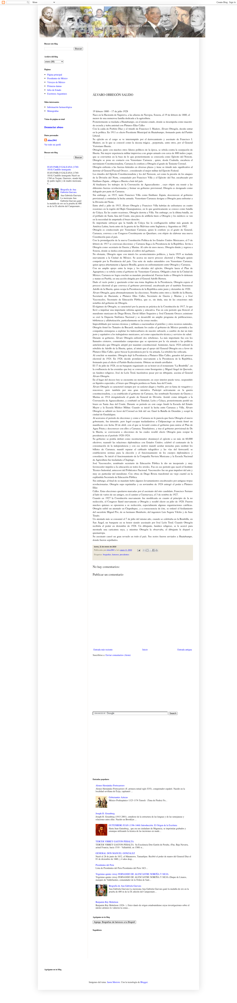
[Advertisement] (143, 65)
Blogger (144, 982)
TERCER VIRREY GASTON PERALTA (115, 841)
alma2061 (111, 550)
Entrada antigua (185, 649)
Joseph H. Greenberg (105, 813)
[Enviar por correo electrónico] (144, 550)
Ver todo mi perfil (52, 144)
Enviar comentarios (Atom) (118, 655)
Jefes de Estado (54, 89)
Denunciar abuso (53, 127)
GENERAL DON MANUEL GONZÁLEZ (115, 853)
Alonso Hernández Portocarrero (110, 785)
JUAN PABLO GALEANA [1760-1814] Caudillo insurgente (63, 168)
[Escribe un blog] (147, 550)
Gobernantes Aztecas (118, 797)
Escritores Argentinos (57, 93)
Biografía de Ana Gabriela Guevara (125, 885)
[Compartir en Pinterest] (156, 550)
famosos (115, 554)
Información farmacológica (59, 107)
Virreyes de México (56, 82)
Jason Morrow (113, 982)
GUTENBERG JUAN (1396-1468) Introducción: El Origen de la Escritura (143, 825)
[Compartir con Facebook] (153, 550)
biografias (107, 554)
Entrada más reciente (103, 649)
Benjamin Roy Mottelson (107, 901)
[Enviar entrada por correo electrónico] (138, 550)
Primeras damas (54, 86)
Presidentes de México (57, 78)
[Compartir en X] (150, 550)
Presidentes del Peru (105, 864)
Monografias (53, 110)
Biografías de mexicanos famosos (76, 13)
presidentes (124, 554)
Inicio (145, 649)
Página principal (54, 74)
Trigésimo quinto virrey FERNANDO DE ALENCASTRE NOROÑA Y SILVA (132, 874)
